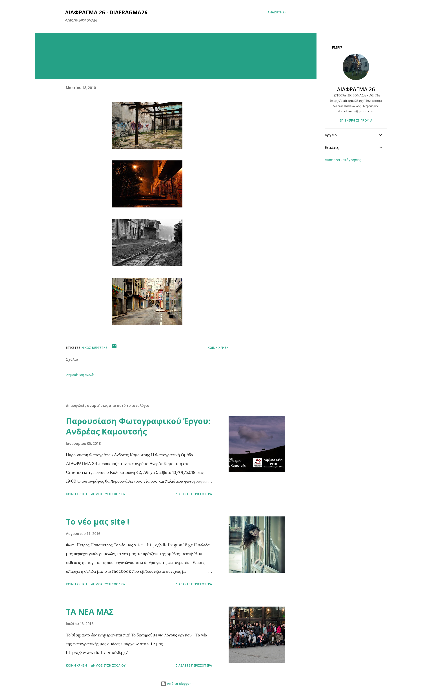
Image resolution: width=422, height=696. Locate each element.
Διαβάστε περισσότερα (193, 494)
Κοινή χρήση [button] (218, 347)
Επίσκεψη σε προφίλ (356, 120)
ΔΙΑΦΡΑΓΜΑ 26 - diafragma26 (106, 12)
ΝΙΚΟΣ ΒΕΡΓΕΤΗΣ (94, 347)
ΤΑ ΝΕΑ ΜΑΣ (90, 611)
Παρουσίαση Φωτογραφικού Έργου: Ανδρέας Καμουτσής (138, 426)
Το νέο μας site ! (97, 521)
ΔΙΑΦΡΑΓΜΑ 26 (356, 89)
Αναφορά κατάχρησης (343, 159)
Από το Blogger (178, 683)
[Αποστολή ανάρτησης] (114, 347)
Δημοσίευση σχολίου (81, 375)
